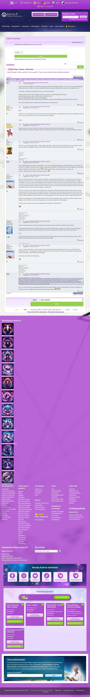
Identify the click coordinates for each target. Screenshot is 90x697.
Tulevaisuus (25, 26)
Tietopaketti (21, 535)
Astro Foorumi (13, 38)
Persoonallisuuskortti (57, 495)
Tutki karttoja (6, 26)
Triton (7, 175)
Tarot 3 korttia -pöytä (57, 501)
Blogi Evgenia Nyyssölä (25, 509)
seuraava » (80, 76)
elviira (8, 106)
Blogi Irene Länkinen (24, 511)
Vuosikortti (54, 497)
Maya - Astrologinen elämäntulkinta (12, 558)
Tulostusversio (78, 77)
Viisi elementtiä (55, 517)
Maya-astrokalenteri (7, 556)
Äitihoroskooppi (6, 499)
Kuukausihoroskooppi (8, 491)
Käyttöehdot (58, 690)
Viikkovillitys (5, 489)
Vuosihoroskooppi (56, 513)
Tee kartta (21, 541)
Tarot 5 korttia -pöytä (57, 499)
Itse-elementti (55, 519)
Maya (38, 2)
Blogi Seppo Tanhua (24, 499)
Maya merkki (5, 511)
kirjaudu (32, 44)
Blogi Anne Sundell (23, 523)
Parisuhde (44, 26)
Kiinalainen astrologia (71, 2)
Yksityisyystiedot (80, 690)
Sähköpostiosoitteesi (14, 673)
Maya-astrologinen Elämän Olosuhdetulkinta (14, 560)
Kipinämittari (5, 503)
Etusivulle (4, 519)
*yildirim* (8, 221)
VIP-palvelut (71, 26)
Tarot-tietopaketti (56, 491)
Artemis (8, 124)
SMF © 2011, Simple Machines (53, 309)
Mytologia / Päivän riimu (42, 503)
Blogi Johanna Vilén (24, 501)
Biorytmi (20, 491)
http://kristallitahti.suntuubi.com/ (24, 243)
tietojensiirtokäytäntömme (50, 669)
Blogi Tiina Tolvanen (24, 515)
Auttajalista (5, 515)
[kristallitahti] (8, 237)
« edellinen (74, 76)
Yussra (8, 141)
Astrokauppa (51, 14)
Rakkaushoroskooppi (8, 501)
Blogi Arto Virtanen (23, 513)
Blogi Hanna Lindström (24, 525)
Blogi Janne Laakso (24, 527)
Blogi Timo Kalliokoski (24, 503)
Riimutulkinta (38, 505)
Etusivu (16, 2)
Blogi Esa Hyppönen (24, 507)
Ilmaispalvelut (15, 26)
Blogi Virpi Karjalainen (24, 505)
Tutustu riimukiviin (40, 509)
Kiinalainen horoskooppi (8, 509)
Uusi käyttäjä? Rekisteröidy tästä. (78, 19)
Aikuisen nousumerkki (8, 495)
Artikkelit (4, 513)
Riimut (57, 2)
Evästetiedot (45, 691)
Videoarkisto (72, 501)
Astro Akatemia (39, 519)
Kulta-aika (47, 6)
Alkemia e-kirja (6, 517)
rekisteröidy (39, 44)
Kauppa (71, 503)
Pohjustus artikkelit (74, 497)
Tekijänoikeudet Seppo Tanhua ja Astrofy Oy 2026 (16, 690)
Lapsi (51, 26)
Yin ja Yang (54, 515)
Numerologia (27, 2)
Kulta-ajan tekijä (73, 491)
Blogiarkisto (72, 499)
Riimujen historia (39, 507)
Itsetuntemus (35, 26)
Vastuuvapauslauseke (68, 690)
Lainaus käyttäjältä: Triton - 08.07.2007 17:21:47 (29, 277)
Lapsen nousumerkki (8, 497)
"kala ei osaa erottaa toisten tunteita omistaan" (54, 72)
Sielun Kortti (54, 493)
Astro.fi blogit (59, 26)
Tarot (48, 2)
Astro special (22, 72)
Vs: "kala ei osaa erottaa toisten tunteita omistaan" (36, 106)
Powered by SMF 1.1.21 (37, 309)
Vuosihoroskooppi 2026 (8, 493)
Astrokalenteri (38, 14)
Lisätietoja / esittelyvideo (15, 617)
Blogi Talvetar (22, 521)
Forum (20, 533)
